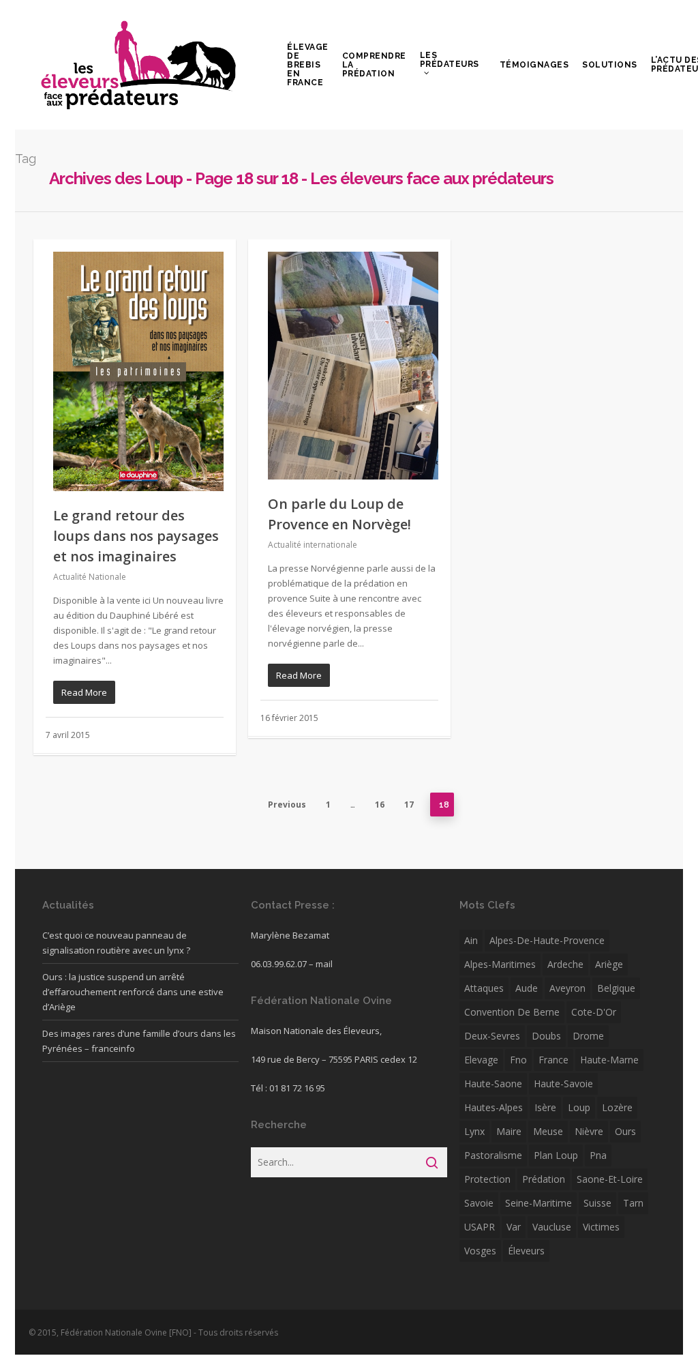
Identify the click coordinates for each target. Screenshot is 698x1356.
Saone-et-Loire (610, 1179)
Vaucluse (551, 1226)
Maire (508, 1131)
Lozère (617, 1107)
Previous (287, 804)
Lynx (474, 1131)
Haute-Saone (493, 1083)
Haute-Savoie (563, 1083)
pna (598, 1155)
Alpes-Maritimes (500, 964)
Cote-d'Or (593, 1011)
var (513, 1226)
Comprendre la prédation (374, 65)
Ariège (609, 964)
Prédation (543, 1179)
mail (324, 964)
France (553, 1059)
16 (379, 804)
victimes (601, 1226)
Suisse (597, 1202)
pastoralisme (493, 1155)
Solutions (609, 65)
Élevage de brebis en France (308, 65)
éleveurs (526, 1250)
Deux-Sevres (492, 1035)
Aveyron (567, 988)
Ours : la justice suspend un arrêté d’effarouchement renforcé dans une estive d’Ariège (133, 992)
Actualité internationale (312, 544)
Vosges (480, 1250)
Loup (579, 1107)
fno (518, 1059)
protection (487, 1179)
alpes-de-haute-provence (547, 940)
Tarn (633, 1202)
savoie (479, 1202)
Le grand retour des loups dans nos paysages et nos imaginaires (136, 535)
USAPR (479, 1226)
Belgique (616, 988)
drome (588, 1035)
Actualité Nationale (89, 577)
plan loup (556, 1155)
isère (545, 1107)
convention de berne (512, 1011)
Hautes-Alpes (493, 1107)
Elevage (481, 1059)
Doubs (546, 1035)
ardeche (565, 964)
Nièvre (589, 1131)
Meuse (548, 1131)
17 (409, 804)
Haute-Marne (609, 1059)
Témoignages (534, 65)
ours (625, 1131)
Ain (471, 940)
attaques (484, 988)
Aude (526, 988)
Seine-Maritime (538, 1202)
